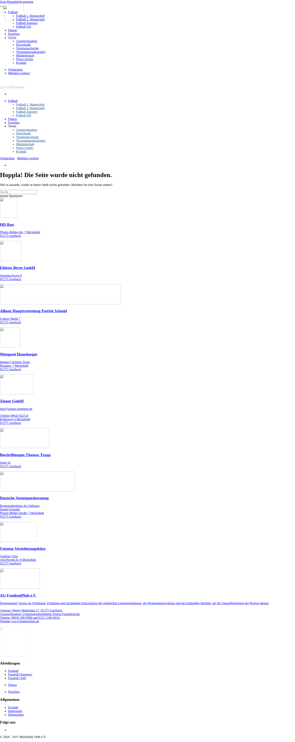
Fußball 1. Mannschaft (30, 15)
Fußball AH (23, 26)
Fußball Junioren (26, 23)
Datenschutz (16, 714)
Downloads (23, 44)
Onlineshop (15, 69)
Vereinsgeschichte (27, 48)
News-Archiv (24, 59)
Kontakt (21, 62)
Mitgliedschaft (25, 55)
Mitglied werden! (19, 73)
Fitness (12, 30)
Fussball (13, 671)
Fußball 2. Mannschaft (30, 19)
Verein (12, 37)
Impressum (15, 711)
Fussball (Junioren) (20, 674)
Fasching (13, 34)
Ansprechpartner (26, 41)
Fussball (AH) (17, 678)
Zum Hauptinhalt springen (16, 1)
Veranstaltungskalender (30, 52)
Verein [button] (12, 126)
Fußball (13, 101)
